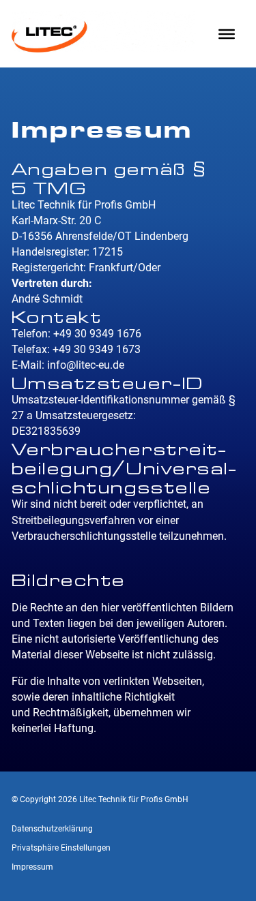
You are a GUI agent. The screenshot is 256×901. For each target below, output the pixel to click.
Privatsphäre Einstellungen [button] (61, 848)
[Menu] (226, 33)
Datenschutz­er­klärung (52, 829)
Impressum (32, 867)
